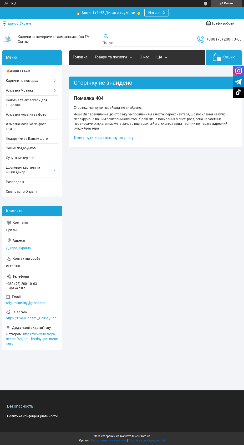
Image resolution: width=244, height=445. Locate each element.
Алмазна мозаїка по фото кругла (26, 126)
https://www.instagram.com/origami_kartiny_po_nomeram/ (32, 338)
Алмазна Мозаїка (20, 90)
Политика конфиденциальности (32, 416)
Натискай (156, 12)
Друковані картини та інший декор (23, 170)
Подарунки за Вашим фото (27, 138)
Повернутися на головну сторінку (104, 137)
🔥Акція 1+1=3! (18, 71)
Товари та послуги (111, 57)
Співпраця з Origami (21, 191)
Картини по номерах (22, 81)
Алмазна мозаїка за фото (26, 114)
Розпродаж (15, 182)
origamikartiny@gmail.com (26, 303)
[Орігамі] (8, 39)
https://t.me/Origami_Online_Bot (31, 318)
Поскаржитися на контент (108, 440)
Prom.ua (144, 436)
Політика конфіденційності (146, 440)
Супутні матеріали (20, 158)
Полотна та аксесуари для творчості (26, 102)
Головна (80, 57)
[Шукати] (106, 36)
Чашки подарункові (21, 148)
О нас (144, 57)
